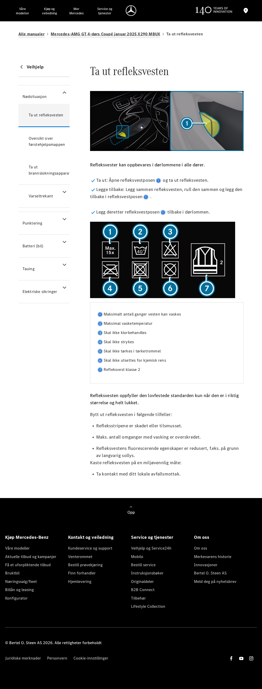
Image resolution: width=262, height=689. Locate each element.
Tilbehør (138, 598)
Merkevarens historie (212, 556)
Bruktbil (12, 573)
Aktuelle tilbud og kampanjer (30, 556)
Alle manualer (31, 34)
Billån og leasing (19, 589)
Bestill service (143, 565)
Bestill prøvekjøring (85, 565)
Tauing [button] (29, 268)
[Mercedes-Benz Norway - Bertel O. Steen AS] (131, 10)
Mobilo (137, 556)
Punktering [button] (32, 223)
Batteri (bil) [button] (33, 246)
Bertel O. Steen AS (210, 573)
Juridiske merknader (23, 658)
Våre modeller (17, 548)
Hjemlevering (79, 581)
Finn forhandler (82, 573)
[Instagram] (251, 658)
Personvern (57, 658)
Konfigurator (16, 598)
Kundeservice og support (90, 548)
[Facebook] (231, 658)
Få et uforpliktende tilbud (28, 565)
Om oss (200, 548)
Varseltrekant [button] (41, 196)
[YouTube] (241, 658)
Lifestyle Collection (148, 606)
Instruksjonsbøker (147, 573)
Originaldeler (142, 581)
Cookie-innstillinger (90, 658)
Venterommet (80, 556)
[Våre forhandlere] (246, 10)
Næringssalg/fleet (21, 581)
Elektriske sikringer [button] (40, 291)
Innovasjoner (205, 565)
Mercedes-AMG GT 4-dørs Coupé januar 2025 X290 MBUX (105, 34)
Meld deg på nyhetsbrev (215, 581)
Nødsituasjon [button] (35, 96)
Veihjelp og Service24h (151, 548)
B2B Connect (143, 589)
